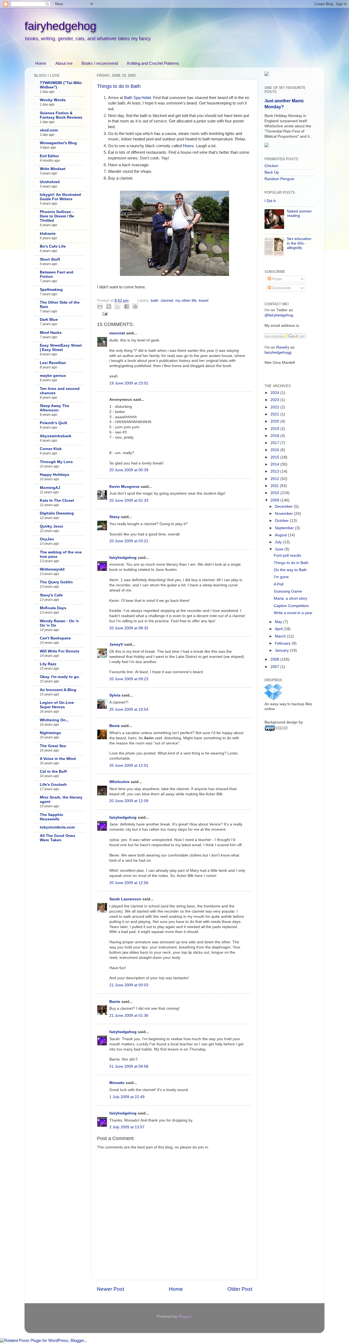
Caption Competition (291, 606)
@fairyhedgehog (278, 315)
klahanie (48, 234)
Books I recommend (100, 63)
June (279, 549)
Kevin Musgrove (124, 487)
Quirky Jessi (51, 526)
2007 (275, 667)
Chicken (271, 166)
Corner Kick (51, 449)
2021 (275, 414)
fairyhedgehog (60, 26)
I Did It (270, 201)
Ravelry (282, 347)
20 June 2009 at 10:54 (128, 709)
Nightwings (50, 733)
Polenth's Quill (53, 423)
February (283, 643)
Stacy (114, 517)
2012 (275, 479)
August (281, 535)
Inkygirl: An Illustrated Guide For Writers (60, 197)
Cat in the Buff (53, 771)
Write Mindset (52, 169)
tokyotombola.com (57, 827)
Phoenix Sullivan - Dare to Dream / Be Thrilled (57, 216)
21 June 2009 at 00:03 (128, 985)
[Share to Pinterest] (135, 306)
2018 (275, 436)
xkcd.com (49, 130)
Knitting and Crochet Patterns (153, 63)
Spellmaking (51, 290)
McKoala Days (53, 608)
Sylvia (115, 695)
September (285, 528)
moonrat (117, 333)
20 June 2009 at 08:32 (128, 628)
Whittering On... (54, 720)
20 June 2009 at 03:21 (128, 541)
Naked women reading (299, 213)
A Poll (278, 584)
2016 (275, 450)
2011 (275, 486)
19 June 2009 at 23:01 (128, 383)
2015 (275, 457)
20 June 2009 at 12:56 (128, 883)
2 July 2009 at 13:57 (127, 1127)
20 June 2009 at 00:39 (128, 470)
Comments (281, 288)
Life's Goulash (53, 785)
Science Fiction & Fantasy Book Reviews (61, 115)
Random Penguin (279, 179)
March (281, 636)
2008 (275, 659)
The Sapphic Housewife (51, 817)
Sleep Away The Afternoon (54, 408)
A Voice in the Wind (58, 759)
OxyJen (47, 539)
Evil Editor (49, 156)
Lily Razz (48, 664)
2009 (275, 500)
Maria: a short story (290, 598)
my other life (186, 300)
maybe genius (53, 376)
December (284, 506)
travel (203, 300)
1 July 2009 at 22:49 (127, 1097)
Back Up (271, 172)
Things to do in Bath (119, 86)
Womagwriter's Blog (58, 143)
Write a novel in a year (293, 613)
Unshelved (50, 182)
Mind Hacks (51, 333)
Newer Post (110, 1289)
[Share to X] (117, 306)
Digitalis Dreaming (57, 513)
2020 (275, 421)
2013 (275, 471)
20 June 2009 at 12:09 (128, 801)
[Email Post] (104, 314)
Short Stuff (50, 259)
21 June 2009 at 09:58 (128, 1066)
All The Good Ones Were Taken (57, 838)
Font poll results (287, 555)
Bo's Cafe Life (53, 246)
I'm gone (281, 577)
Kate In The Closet (57, 500)
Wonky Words (53, 100)
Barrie (114, 1002)
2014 (275, 464)
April (279, 629)
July (279, 542)
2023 (275, 400)
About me (64, 63)
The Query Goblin (56, 582)
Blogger (184, 1316)
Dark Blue (49, 320)
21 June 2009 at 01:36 (128, 1016)
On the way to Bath (290, 570)
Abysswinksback (55, 436)
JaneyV (116, 644)
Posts (276, 279)
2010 (275, 493)
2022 (275, 407)
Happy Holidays (54, 475)
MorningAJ (50, 488)
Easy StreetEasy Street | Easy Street (61, 347)
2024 (275, 393)
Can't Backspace (55, 638)
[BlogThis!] (109, 306)
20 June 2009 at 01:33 (128, 500)
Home (40, 63)
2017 (275, 443)
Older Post (239, 1289)
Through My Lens (56, 462)
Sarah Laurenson (125, 899)
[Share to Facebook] (126, 306)
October (282, 521)
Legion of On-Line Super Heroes (57, 705)
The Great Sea (53, 746)
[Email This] (100, 306)
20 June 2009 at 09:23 (128, 679)
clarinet (167, 300)
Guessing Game (288, 591)
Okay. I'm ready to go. (60, 677)
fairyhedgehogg (277, 352)
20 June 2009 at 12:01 (128, 765)
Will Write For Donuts (59, 651)
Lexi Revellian (53, 363)
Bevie (114, 726)
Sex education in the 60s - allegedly (299, 243)
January (282, 650)
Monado (117, 1083)
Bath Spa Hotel (137, 98)
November (284, 514)
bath (154, 300)
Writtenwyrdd (52, 569)
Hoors (188, 146)
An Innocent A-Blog (58, 690)
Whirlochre (119, 782)
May (279, 622)
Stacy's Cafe (51, 595)
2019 (275, 429)
